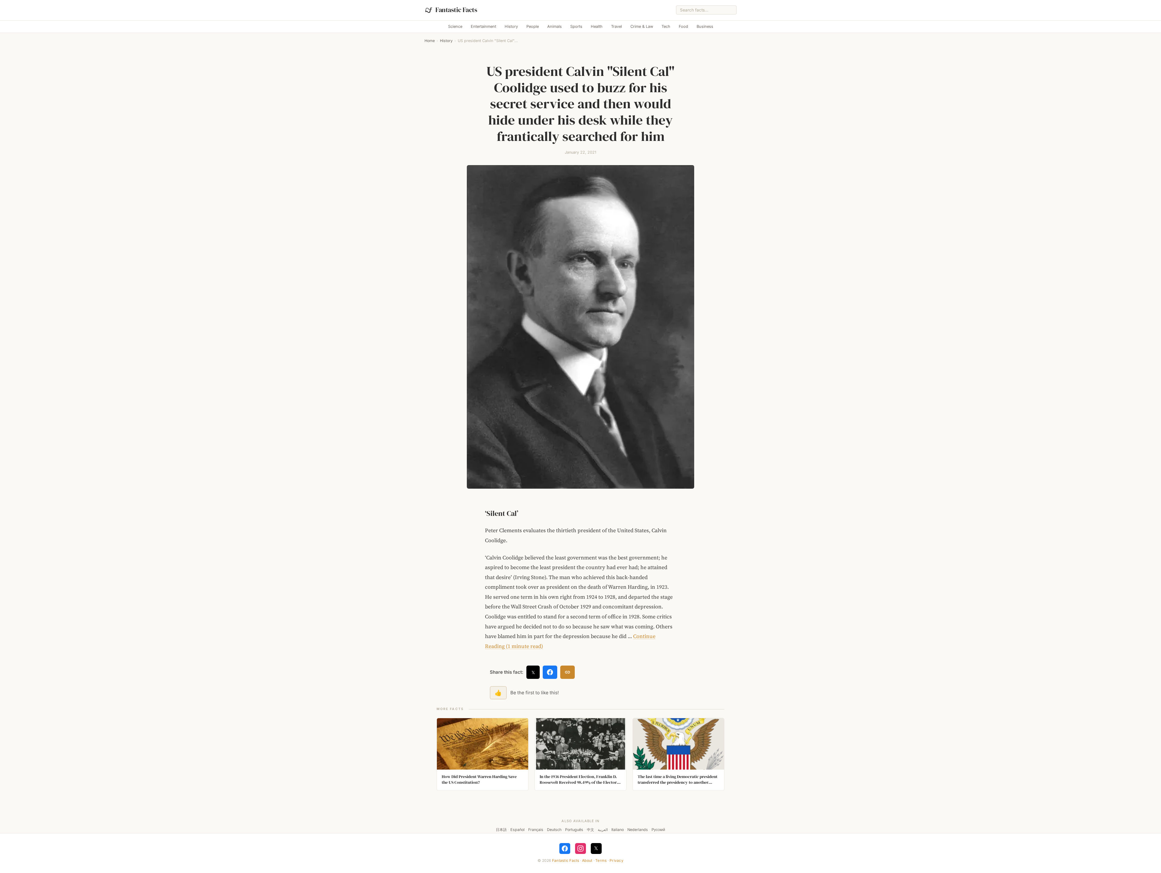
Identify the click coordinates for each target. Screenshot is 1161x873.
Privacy (616, 860)
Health (597, 26)
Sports (576, 26)
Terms (601, 860)
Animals (554, 26)
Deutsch (554, 829)
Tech (666, 26)
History (511, 26)
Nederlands (637, 829)
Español (517, 829)
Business (705, 26)
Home (429, 40)
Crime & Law (641, 26)
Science (455, 26)
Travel (616, 26)
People (532, 26)
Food (683, 26)
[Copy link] (567, 672)
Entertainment (483, 26)
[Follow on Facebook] (564, 848)
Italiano (617, 829)
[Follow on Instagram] (580, 848)
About (587, 860)
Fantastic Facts (565, 860)
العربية (603, 829)
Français (535, 829)
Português (574, 829)
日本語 (501, 829)
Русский (658, 829)
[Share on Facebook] (550, 672)
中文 (590, 829)
